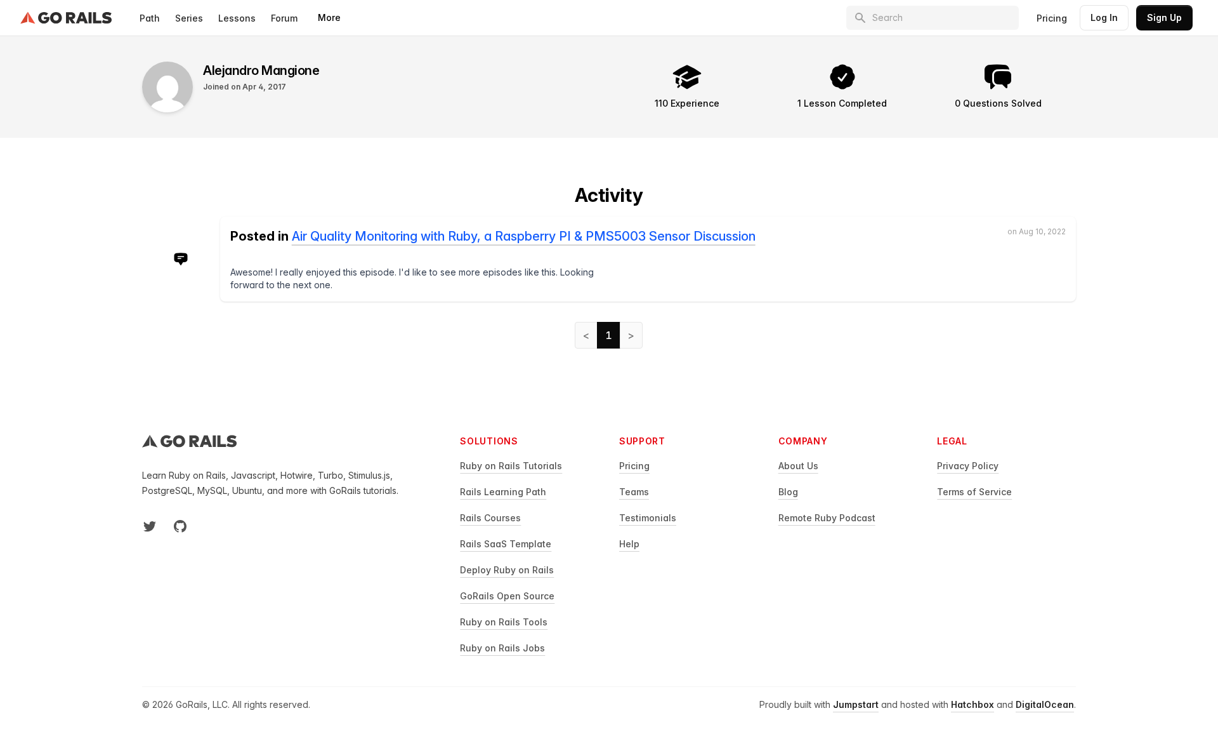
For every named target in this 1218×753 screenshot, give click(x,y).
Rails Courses (490, 517)
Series (189, 18)
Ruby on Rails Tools (503, 621)
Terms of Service (974, 491)
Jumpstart (856, 704)
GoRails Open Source (507, 595)
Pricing (1052, 18)
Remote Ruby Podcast (826, 517)
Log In (1104, 17)
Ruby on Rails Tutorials (511, 465)
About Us (798, 465)
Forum (284, 18)
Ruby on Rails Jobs (502, 648)
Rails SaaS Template (505, 543)
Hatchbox (972, 704)
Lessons (237, 18)
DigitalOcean (1045, 704)
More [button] (329, 17)
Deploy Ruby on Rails (507, 569)
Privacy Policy (968, 465)
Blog (788, 491)
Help (629, 543)
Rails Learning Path (503, 491)
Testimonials (647, 517)
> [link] (631, 335)
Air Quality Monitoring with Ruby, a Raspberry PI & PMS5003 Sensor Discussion (524, 236)
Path (150, 18)
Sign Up (1164, 17)
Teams (634, 491)
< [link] (586, 335)
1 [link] (608, 335)
